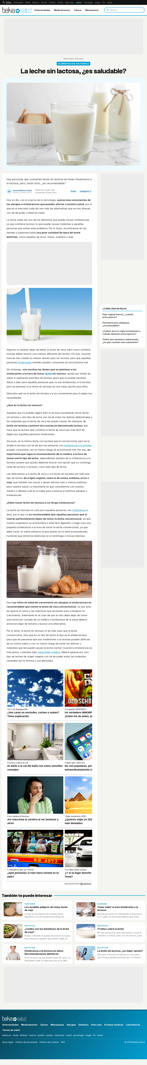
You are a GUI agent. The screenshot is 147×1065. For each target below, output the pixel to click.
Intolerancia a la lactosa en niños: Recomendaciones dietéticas (44, 952)
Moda (27, 2)
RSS (63, 1042)
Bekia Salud (69, 59)
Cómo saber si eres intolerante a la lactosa (117, 909)
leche (48, 373)
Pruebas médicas (113, 1024)
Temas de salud (11, 1030)
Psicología (88, 2)
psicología (78, 1035)
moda (15, 1035)
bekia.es (6, 1035)
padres (41, 1035)
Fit (104, 2)
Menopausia (91, 10)
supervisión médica (49, 652)
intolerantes (25, 362)
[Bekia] (6, 2)
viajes (100, 1035)
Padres (52, 2)
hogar (88, 1035)
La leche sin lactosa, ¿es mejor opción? (120, 950)
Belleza (35, 2)
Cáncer (78, 10)
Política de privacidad (26, 1042)
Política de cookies (49, 1042)
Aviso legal (7, 1042)
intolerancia (79, 510)
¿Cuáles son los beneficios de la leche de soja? (47, 930)
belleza (23, 1035)
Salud (79, 2)
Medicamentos (62, 10)
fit (94, 1035)
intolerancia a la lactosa (77, 445)
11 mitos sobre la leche (110, 928)
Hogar (97, 2)
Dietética (30, 926)
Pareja (60, 2)
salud (69, 1035)
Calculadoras (133, 1024)
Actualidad (18, 2)
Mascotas (69, 2)
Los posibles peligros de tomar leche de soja (46, 909)
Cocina (44, 2)
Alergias (102, 904)
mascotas (59, 1035)
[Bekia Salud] (16, 10)
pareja (49, 1035)
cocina (32, 1035)
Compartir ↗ (85, 191)
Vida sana (79, 59)
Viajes (109, 2)
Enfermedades (42, 10)
